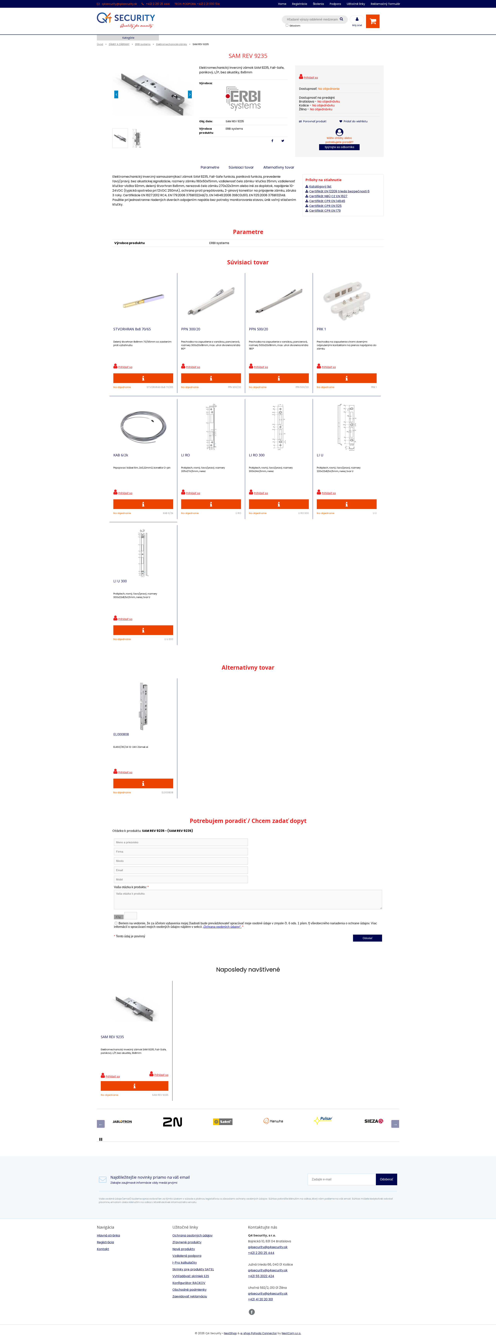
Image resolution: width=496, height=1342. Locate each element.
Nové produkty (183, 1249)
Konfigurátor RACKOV (188, 1283)
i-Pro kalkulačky (184, 1262)
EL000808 (121, 734)
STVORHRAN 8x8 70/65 (132, 329)
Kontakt (103, 1249)
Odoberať (386, 1179)
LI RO (185, 455)
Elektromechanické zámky (171, 44)
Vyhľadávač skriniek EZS (190, 1276)
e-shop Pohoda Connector (258, 1333)
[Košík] (373, 21)
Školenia (318, 4)
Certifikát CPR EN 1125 (325, 206)
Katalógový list (320, 186)
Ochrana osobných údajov (192, 1235)
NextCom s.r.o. (291, 1333)
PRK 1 (321, 329)
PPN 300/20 (190, 329)
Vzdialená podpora (186, 1256)
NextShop (230, 1333)
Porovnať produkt (314, 121)
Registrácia (299, 4)
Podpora (335, 4)
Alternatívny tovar (278, 167)
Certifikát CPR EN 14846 (327, 201)
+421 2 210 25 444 (158, 4)
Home (282, 4)
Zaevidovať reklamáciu (189, 1296)
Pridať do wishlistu (355, 121)
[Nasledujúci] (395, 1124)
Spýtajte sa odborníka (339, 147)
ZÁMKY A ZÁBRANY (119, 44)
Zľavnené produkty (187, 1242)
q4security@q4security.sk (119, 4)
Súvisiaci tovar (241, 167)
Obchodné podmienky (189, 1289)
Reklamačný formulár (385, 4)
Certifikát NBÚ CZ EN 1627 (328, 196)
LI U (320, 455)
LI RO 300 (256, 455)
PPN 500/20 (258, 329)
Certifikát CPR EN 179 (325, 210)
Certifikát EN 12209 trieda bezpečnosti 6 (339, 191)
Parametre (210, 167)
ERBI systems (143, 44)
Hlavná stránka (108, 1235)
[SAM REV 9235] (153, 94)
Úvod (100, 44)
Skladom (294, 25)
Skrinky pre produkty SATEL (193, 1269)
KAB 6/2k (120, 455)
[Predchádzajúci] (101, 1124)
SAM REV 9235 (112, 1036)
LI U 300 (120, 581)
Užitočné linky (356, 4)
